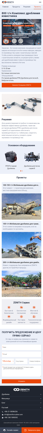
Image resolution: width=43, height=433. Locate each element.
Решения (26, 7)
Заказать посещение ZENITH (21, 85)
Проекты (37, 7)
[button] (38, 43)
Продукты (16, 7)
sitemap (23, 425)
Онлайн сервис (12, 430)
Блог (3, 403)
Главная (5, 7)
